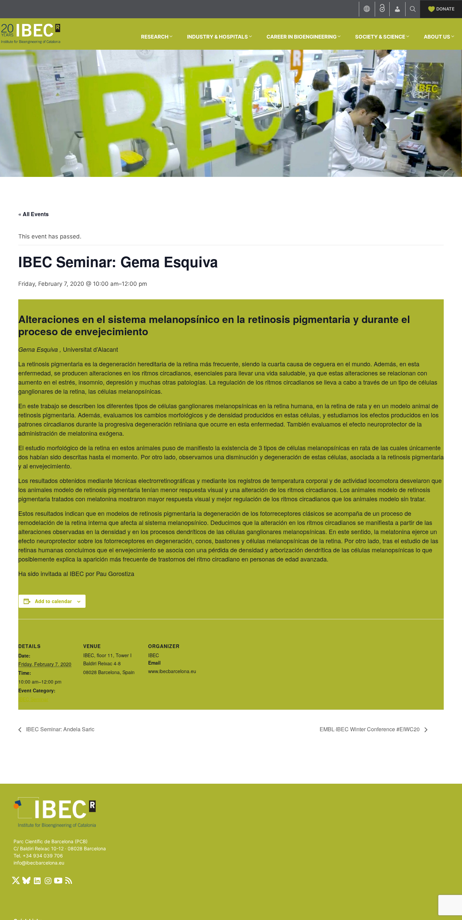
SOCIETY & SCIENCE (380, 36)
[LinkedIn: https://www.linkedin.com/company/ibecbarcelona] (37, 880)
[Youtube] (58, 880)
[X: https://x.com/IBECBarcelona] (16, 880)
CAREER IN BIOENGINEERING (302, 36)
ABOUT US (437, 36)
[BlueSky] (26, 880)
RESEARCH (154, 36)
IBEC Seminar (33, 699)
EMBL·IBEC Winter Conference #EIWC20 (370, 729)
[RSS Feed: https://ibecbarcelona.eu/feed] (69, 880)
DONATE (445, 9)
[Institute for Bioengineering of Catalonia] (30, 33)
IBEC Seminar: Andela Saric (59, 729)
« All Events (33, 214)
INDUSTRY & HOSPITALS (217, 36)
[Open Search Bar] (413, 9)
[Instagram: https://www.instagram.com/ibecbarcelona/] (48, 880)
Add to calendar (53, 601)
